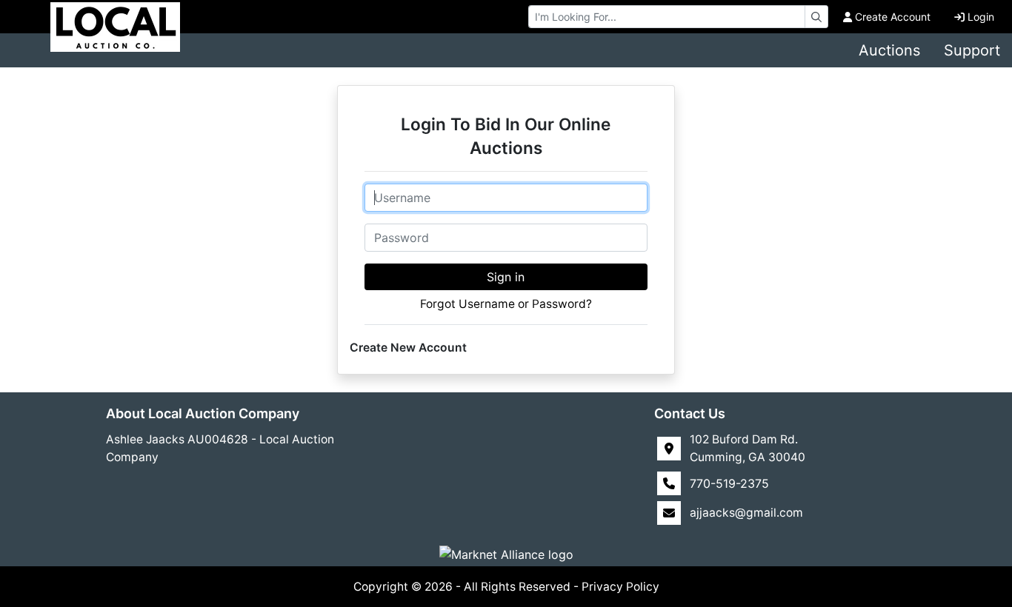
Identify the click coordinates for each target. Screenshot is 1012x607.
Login (981, 16)
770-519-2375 (729, 483)
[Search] (816, 16)
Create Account (893, 16)
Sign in (506, 276)
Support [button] (972, 50)
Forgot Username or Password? (506, 304)
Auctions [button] (889, 50)
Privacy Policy (620, 587)
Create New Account (408, 348)
